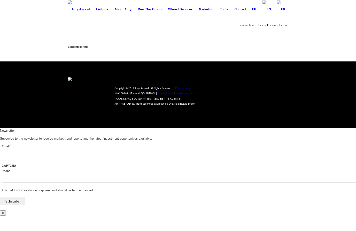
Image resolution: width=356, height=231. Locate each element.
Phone (6, 171)
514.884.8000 (166, 93)
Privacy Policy (182, 88)
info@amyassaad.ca (187, 93)
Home (260, 25)
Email (6, 146)
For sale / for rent (277, 25)
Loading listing (78, 47)
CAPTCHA (9, 166)
